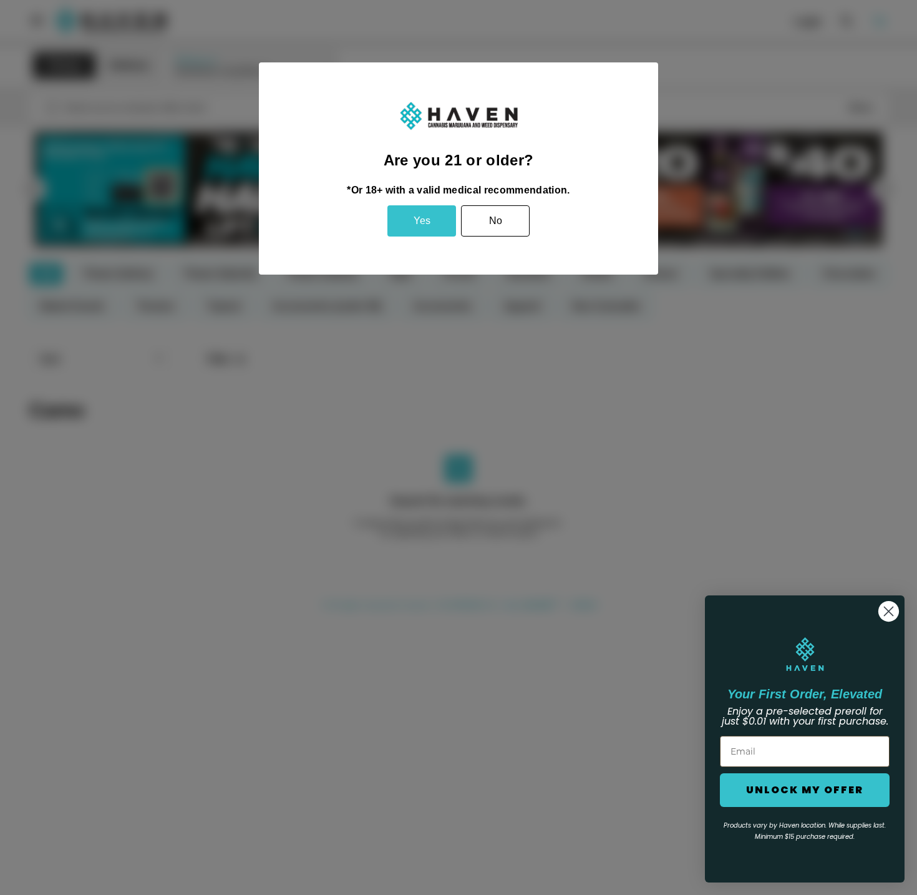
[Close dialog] (889, 611)
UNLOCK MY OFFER (804, 790)
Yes (422, 220)
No (495, 220)
